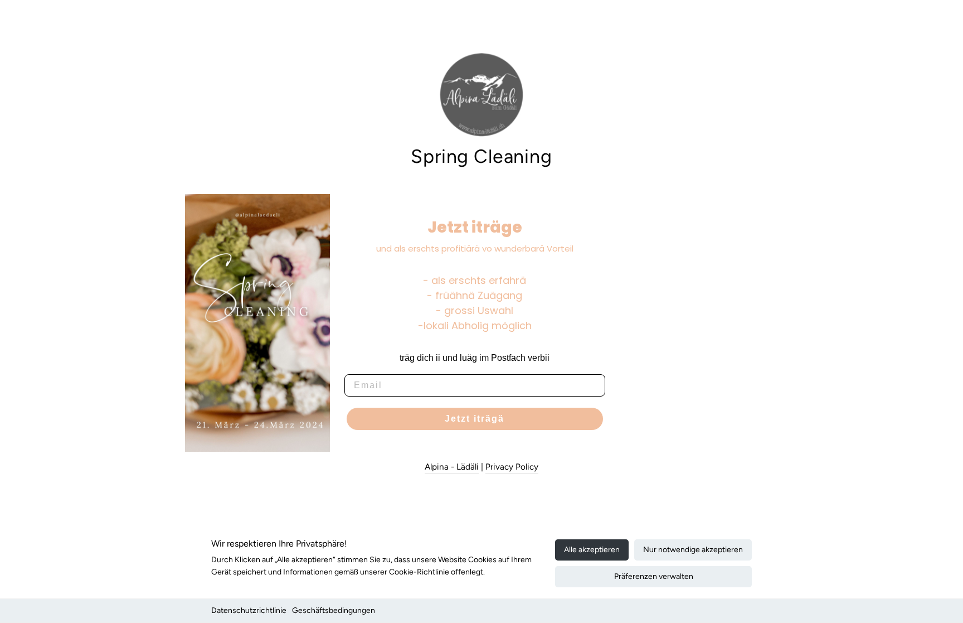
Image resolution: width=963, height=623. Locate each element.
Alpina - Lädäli (452, 466)
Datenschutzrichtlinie (248, 610)
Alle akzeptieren (592, 549)
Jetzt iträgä (474, 418)
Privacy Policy (511, 466)
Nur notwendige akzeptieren (693, 549)
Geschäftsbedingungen (333, 610)
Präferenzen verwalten (653, 576)
